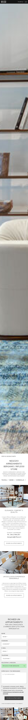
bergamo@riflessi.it (14, 537)
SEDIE (11, 480)
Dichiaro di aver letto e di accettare (13, 692)
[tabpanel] (14, 227)
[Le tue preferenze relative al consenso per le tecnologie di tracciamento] (25, 717)
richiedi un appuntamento (14, 543)
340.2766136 (15, 535)
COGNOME (4, 641)
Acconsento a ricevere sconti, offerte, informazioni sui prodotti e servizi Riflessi (14, 687)
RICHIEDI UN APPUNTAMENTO (14, 698)
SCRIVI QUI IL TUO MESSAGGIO (10, 671)
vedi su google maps (8, 456)
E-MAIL (3, 648)
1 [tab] (14, 452)
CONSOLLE (20, 480)
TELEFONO (4, 655)
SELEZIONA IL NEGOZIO (8, 662)
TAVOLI (4, 480)
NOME (3, 633)
